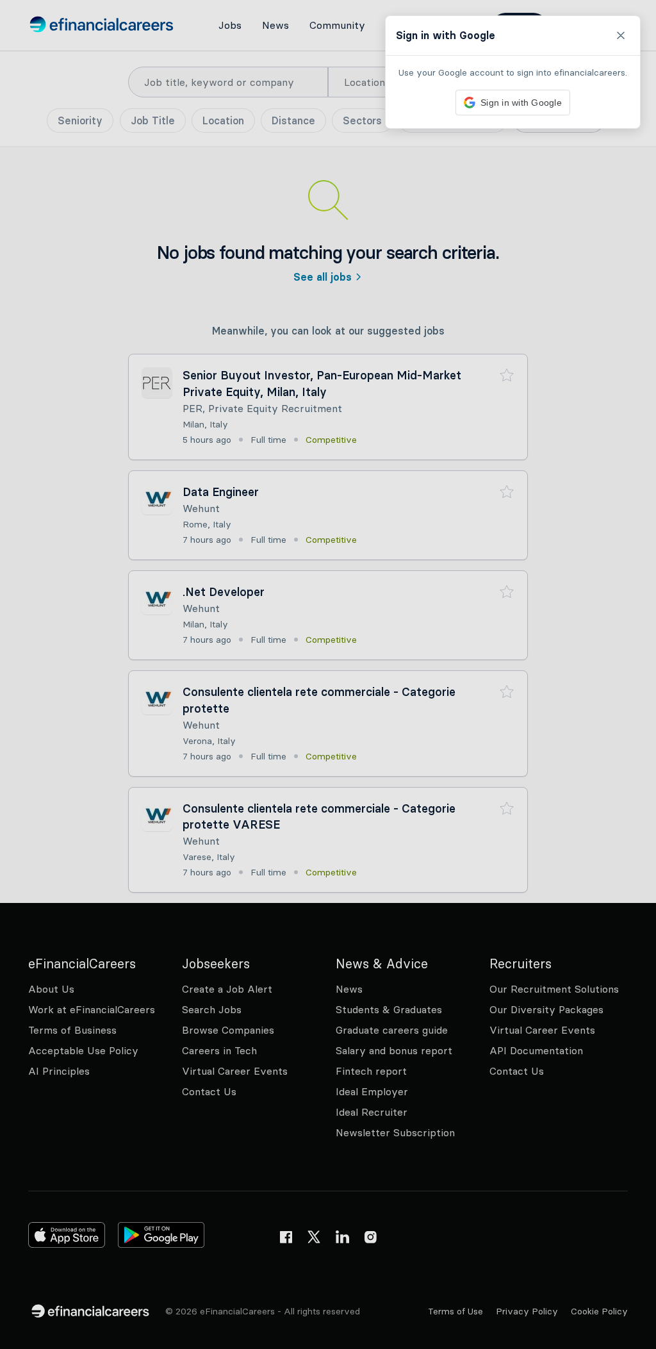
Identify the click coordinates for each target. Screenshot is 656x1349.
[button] (328, 674)
